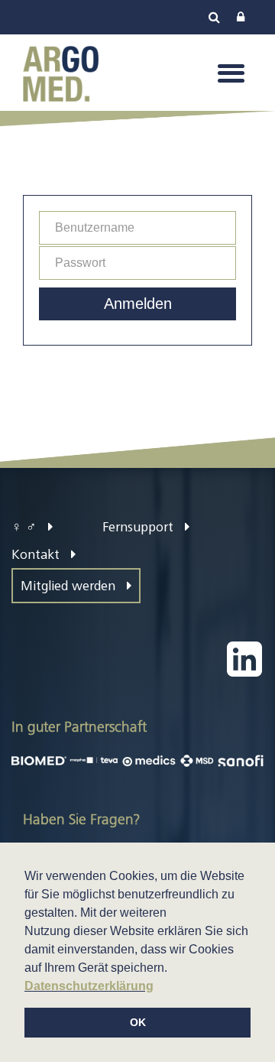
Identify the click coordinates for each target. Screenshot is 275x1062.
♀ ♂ (25, 526)
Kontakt (37, 554)
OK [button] (138, 1022)
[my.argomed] (240, 17)
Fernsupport (139, 526)
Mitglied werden (70, 585)
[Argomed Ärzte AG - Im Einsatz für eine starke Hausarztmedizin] (61, 72)
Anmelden (138, 303)
